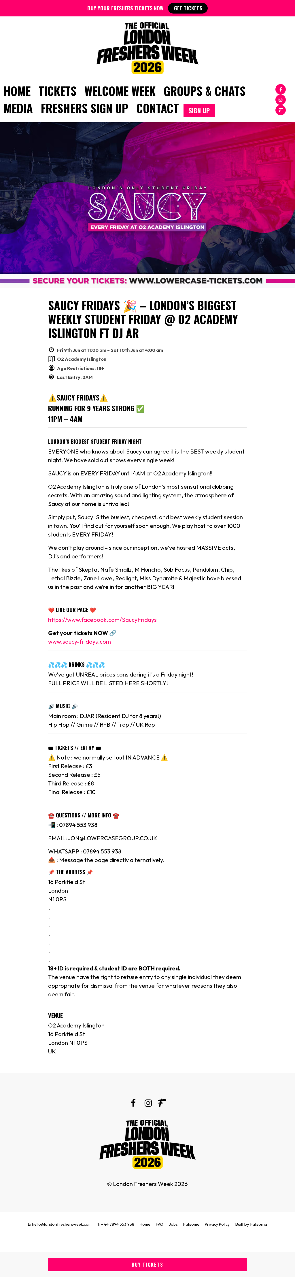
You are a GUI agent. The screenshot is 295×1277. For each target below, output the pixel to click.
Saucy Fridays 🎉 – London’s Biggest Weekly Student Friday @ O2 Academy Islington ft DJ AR (143, 318)
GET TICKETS (188, 8)
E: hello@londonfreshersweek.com (60, 1224)
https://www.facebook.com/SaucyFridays (102, 619)
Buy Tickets (147, 1264)
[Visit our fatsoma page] (280, 109)
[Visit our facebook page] (280, 88)
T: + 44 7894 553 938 (115, 1224)
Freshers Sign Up (84, 108)
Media (18, 108)
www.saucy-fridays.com (79, 641)
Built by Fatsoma (251, 1224)
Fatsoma (191, 1224)
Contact (157, 108)
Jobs (173, 1224)
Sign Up (199, 110)
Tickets (57, 90)
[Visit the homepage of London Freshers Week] (147, 46)
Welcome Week (120, 90)
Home (17, 90)
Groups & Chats (204, 90)
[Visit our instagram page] (280, 99)
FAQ (159, 1224)
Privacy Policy (217, 1224)
